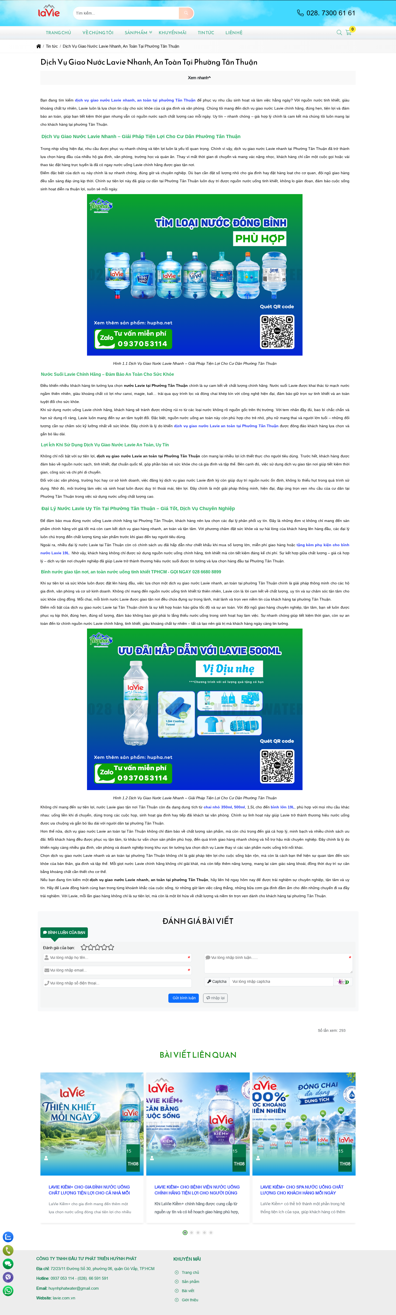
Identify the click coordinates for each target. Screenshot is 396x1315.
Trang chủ (58, 32)
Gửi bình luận (184, 998)
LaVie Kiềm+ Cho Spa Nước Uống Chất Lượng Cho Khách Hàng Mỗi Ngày (301, 1190)
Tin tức (206, 32)
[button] (339, 33)
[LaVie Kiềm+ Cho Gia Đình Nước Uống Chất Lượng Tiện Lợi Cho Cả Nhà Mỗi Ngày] (92, 1124)
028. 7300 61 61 (330, 13)
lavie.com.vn (64, 1298)
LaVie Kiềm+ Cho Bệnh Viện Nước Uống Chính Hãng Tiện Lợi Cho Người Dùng (197, 1190)
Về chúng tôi (97, 32)
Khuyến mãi (172, 32)
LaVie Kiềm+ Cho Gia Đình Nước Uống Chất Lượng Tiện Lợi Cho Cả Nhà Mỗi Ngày (89, 1193)
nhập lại (217, 998)
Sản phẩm (136, 32)
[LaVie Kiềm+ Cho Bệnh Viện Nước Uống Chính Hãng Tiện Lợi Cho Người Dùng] (197, 1124)
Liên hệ (233, 32)
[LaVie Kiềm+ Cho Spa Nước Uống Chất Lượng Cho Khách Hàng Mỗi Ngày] (304, 1124)
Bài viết (187, 1291)
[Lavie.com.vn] (49, 22)
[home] (38, 46)
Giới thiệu (189, 1300)
